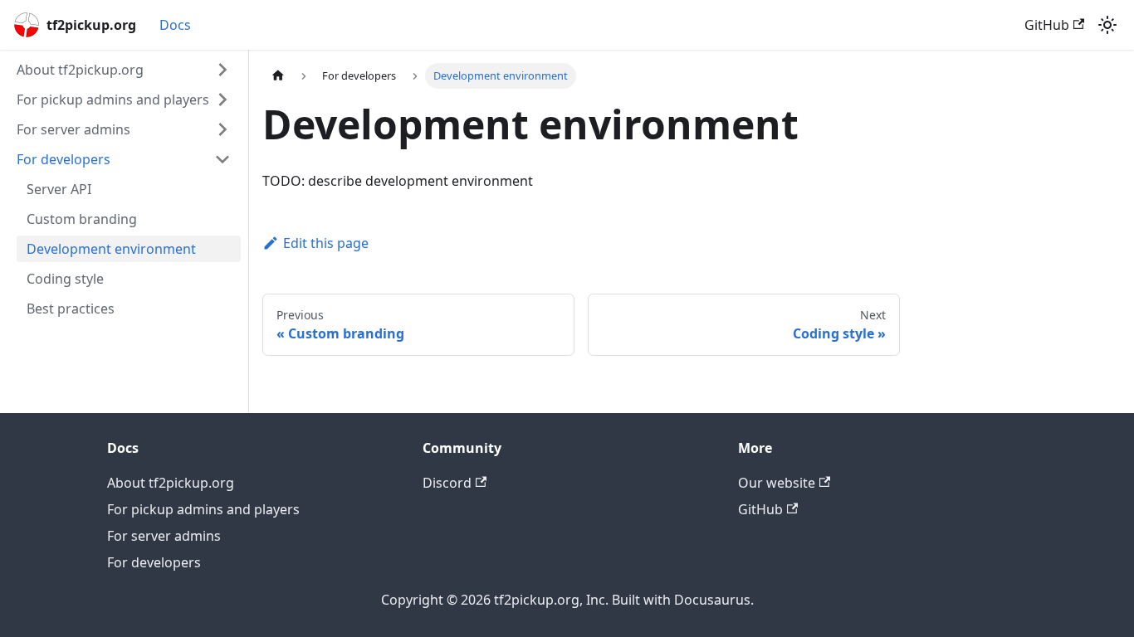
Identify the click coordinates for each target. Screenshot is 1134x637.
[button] (124, 69)
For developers (154, 562)
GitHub (1046, 25)
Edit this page (326, 243)
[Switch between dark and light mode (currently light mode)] (1107, 25)
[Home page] (278, 76)
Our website (776, 483)
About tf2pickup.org (170, 483)
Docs (175, 25)
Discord (447, 483)
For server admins (164, 536)
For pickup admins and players (203, 509)
